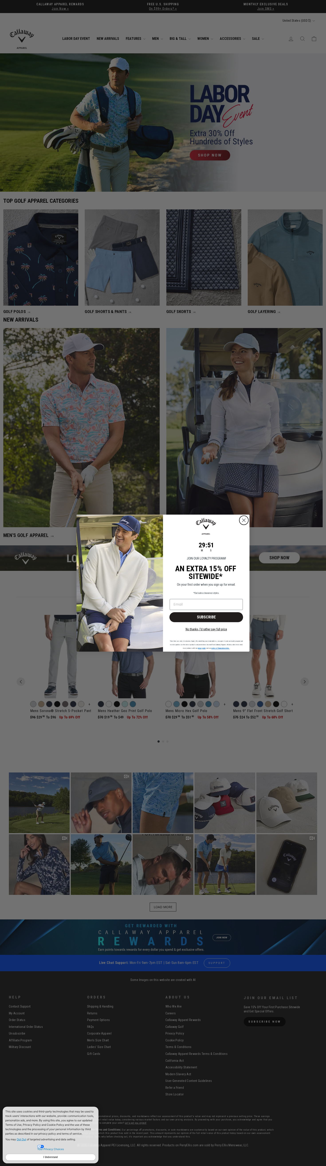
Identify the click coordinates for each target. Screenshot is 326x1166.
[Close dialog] (244, 520)
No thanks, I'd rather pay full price (206, 629)
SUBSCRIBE (206, 617)
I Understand (50, 1157)
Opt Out (21, 1139)
